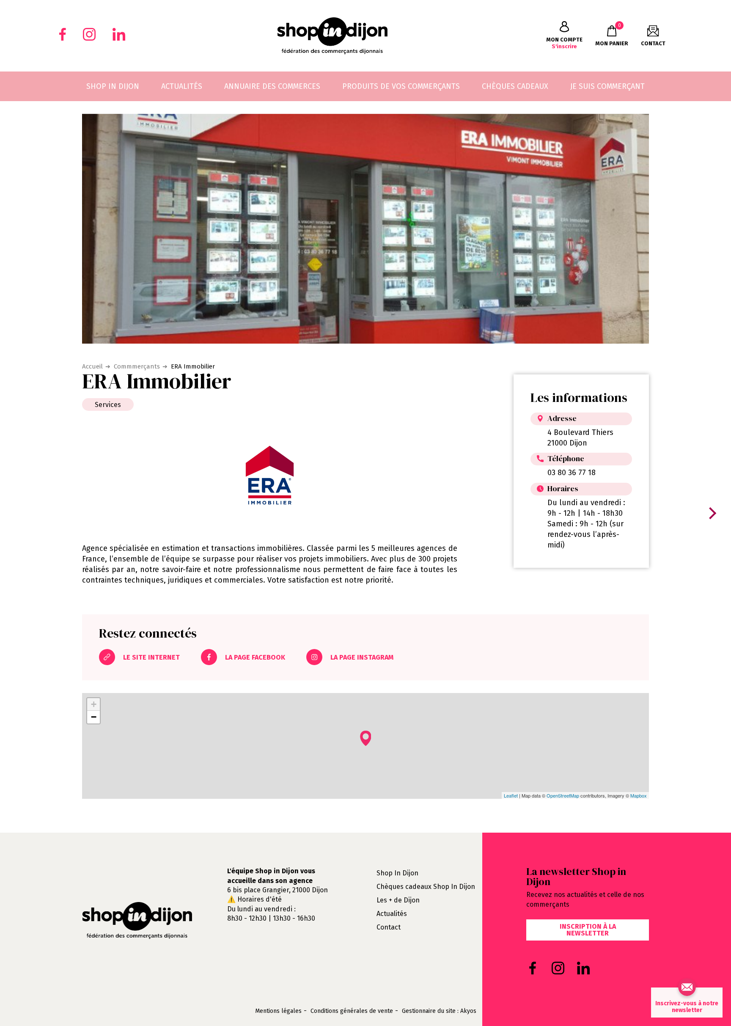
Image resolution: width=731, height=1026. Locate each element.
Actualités (391, 914)
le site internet (150, 657)
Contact (388, 927)
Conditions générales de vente (352, 1011)
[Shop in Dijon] (332, 36)
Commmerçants (137, 366)
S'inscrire (564, 43)
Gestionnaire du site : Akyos (439, 1011)
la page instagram (361, 657)
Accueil (92, 366)
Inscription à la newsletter (588, 929)
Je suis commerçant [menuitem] (607, 86)
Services (108, 405)
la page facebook (254, 657)
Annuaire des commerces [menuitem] (272, 86)
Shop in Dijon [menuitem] (112, 86)
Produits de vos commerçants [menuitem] (401, 86)
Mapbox (638, 795)
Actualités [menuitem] (181, 86)
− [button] (93, 717)
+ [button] (93, 704)
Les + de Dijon (398, 900)
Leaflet (511, 795)
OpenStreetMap (563, 795)
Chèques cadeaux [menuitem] (515, 86)
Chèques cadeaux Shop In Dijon (425, 887)
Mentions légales (278, 1011)
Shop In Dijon (397, 873)
